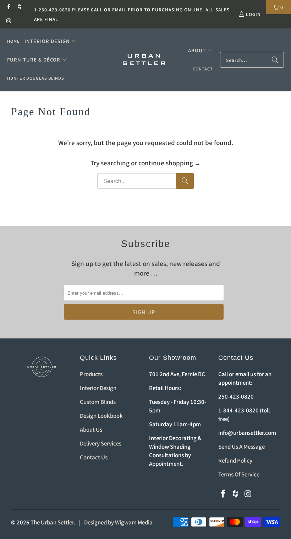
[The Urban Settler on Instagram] (8, 21)
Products (91, 374)
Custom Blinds (98, 401)
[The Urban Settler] (144, 60)
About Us (91, 429)
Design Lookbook (101, 415)
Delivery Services (100, 443)
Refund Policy (235, 460)
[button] (50, 41)
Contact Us (94, 457)
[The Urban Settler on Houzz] (19, 7)
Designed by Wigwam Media (118, 522)
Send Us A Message (241, 446)
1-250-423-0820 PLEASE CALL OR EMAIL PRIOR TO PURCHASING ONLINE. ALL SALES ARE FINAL (132, 14)
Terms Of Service (238, 474)
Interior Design (98, 387)
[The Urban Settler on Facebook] (8, 7)
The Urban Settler (52, 522)
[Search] (275, 60)
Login (253, 14)
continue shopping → (169, 162)
